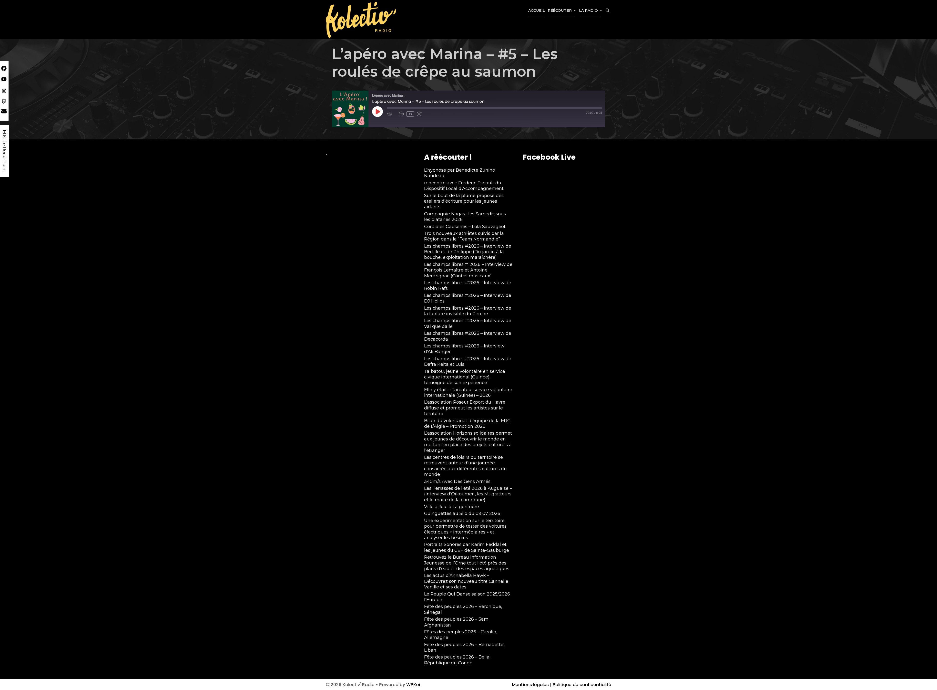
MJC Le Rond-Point (4, 151)
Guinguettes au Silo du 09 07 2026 (462, 513)
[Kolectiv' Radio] (361, 20)
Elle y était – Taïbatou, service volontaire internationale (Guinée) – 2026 (468, 392)
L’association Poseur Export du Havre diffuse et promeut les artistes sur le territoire (464, 407)
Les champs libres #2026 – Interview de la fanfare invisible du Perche (467, 310)
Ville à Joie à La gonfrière (451, 506)
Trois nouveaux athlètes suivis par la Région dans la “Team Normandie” (464, 236)
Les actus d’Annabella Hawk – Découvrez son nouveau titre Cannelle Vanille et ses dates (466, 581)
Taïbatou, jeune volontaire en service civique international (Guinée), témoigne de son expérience (464, 377)
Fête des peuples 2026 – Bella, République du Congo (457, 659)
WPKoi (413, 684)
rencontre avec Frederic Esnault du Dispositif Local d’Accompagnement (464, 185)
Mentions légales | (531, 684)
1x (410, 114)
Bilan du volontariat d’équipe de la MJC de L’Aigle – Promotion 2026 (467, 423)
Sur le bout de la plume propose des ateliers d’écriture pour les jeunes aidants (464, 201)
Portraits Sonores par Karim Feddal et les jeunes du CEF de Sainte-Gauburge (466, 547)
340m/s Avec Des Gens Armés (457, 481)
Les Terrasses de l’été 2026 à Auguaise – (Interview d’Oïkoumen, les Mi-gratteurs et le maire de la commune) (468, 494)
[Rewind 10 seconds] (401, 114)
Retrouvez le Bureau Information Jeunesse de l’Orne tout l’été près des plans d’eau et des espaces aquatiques (466, 562)
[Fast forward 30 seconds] (422, 114)
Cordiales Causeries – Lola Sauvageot (465, 226)
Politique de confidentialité (581, 684)
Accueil (536, 10)
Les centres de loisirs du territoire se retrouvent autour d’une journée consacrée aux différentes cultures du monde (465, 466)
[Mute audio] (392, 114)
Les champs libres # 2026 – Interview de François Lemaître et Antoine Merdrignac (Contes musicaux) (468, 270)
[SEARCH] (607, 10)
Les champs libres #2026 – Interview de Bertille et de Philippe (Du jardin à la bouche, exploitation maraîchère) (467, 251)
